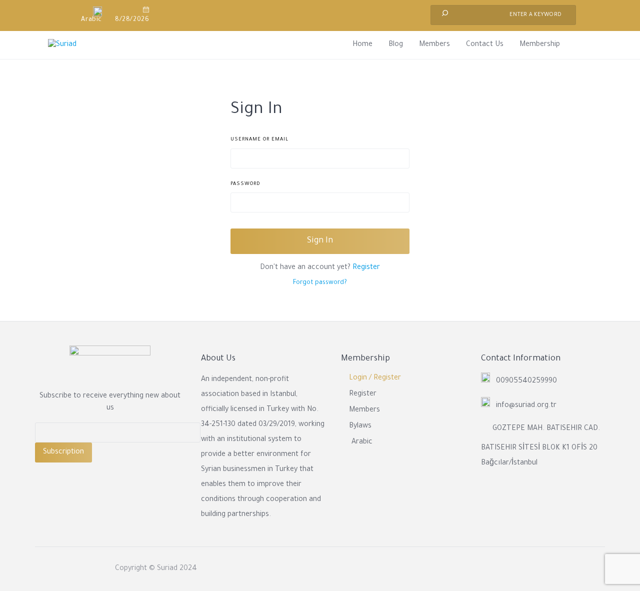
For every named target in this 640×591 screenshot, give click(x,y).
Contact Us (485, 45)
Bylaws (360, 426)
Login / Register (375, 378)
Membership (540, 45)
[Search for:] (503, 15)
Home (362, 45)
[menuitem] (87, 15)
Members (434, 45)
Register (366, 268)
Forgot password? (320, 283)
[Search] (445, 15)
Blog (395, 45)
